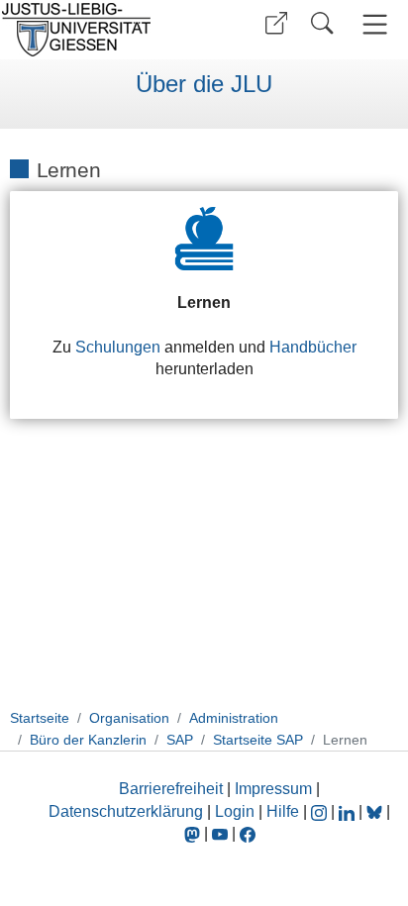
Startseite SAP (258, 740)
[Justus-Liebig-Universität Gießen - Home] (99, 29)
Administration (233, 718)
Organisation (129, 718)
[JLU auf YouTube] (220, 833)
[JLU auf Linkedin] (348, 811)
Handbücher (313, 347)
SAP (179, 740)
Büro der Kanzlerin (88, 740)
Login (236, 811)
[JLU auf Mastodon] (194, 833)
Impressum (273, 788)
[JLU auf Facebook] (247, 833)
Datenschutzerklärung (126, 811)
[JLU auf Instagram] (321, 811)
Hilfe (282, 811)
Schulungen (117, 347)
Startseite (39, 718)
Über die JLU (204, 84)
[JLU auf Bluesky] (376, 811)
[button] (276, 23)
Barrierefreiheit (171, 788)
